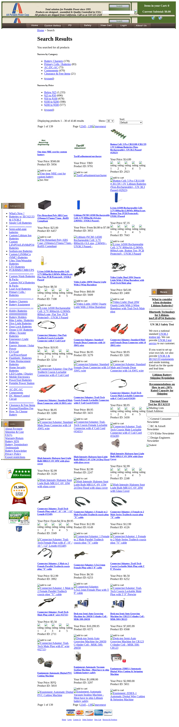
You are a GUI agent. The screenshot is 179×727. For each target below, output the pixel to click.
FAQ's (8, 435)
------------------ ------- (20, 225)
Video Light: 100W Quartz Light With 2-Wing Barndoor (90, 283)
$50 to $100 (51, 98)
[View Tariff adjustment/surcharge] (90, 175)
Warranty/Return (14, 438)
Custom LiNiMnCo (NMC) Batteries (20, 256)
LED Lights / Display (21, 373)
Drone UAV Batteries (21, 329)
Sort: (122, 119)
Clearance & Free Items (22, 405)
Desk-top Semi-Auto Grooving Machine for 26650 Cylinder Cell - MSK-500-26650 (91, 616)
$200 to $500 (51, 104)
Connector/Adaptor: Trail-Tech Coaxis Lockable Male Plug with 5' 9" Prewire (127, 566)
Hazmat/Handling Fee (21, 408)
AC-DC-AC (16, 389)
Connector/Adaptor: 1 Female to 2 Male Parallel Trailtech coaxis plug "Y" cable (91, 514)
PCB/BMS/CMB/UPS (21, 269)
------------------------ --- (21, 307)
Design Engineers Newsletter (158, 439)
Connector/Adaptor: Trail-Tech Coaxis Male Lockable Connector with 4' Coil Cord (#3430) (126, 395)
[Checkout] (153, 18)
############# (18, 313)
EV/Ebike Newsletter (162, 433)
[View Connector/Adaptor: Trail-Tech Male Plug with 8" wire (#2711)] (55, 649)
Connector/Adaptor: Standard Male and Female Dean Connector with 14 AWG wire (128, 342)
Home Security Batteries (17, 369)
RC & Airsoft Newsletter (156, 428)
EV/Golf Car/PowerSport (18, 353)
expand (49, 78)
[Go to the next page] (99, 126)
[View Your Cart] (159, 18)
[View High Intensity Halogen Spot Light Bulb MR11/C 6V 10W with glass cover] (55, 486)
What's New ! (16, 213)
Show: (102, 120)
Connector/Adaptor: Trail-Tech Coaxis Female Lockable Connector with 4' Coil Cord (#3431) (91, 400)
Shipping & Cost (14, 431)
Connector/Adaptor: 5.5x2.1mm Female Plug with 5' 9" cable (89, 566)
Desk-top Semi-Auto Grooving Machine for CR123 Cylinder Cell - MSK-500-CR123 (127, 616)
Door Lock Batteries (20, 326)
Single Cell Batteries (20, 222)
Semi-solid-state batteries (18, 231)
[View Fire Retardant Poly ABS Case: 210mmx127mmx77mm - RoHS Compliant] (55, 246)
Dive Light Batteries (20, 323)
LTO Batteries (17, 266)
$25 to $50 (50, 95)
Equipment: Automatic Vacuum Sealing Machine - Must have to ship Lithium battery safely (91, 670)
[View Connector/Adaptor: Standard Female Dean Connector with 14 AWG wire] (92, 370)
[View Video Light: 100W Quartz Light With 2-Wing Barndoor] (92, 307)
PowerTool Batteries (20, 380)
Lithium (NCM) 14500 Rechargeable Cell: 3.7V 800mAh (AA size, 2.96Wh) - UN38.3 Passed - (92, 218)
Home (40, 30)
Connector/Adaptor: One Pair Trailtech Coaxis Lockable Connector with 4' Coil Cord (52, 338)
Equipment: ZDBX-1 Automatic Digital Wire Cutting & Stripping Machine (126, 671)
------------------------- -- (21, 298)
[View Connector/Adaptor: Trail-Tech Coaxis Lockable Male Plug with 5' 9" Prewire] (128, 594)
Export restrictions (15, 457)
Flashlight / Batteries (20, 358)
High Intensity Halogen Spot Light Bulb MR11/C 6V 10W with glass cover (54, 461)
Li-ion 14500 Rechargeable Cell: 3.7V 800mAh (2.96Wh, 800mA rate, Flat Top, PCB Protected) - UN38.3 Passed (55, 275)
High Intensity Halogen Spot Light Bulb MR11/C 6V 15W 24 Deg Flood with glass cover (91, 459)
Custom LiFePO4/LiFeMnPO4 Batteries (21, 244)
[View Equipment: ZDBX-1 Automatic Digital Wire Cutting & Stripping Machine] (128, 699)
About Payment (13, 428)
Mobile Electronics (19, 376)
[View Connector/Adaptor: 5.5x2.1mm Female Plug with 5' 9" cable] (92, 592)
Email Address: (154, 411)
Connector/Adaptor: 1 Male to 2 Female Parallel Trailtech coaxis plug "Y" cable (53, 566)
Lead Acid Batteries (20, 288)
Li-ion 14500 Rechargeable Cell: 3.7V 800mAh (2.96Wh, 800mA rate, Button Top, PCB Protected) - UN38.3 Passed (128, 211)
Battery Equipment (19, 304)
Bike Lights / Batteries (21, 320)
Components (16, 392)
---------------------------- (21, 402)
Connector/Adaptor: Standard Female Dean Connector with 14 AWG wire (89, 342)
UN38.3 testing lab (158, 335)
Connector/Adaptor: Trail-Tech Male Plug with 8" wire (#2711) (52, 613)
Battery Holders (18, 317)
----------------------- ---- (21, 273)
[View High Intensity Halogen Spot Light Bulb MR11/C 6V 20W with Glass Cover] (128, 490)
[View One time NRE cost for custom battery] (55, 176)
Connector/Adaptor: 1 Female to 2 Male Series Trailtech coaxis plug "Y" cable (127, 514)
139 (90, 126)
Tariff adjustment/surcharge (88, 156)
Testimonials (12, 447)
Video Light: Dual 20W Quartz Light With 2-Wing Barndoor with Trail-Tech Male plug (127, 280)
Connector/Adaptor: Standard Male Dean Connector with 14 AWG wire (55, 401)
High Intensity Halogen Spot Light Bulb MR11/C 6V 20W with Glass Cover (127, 456)
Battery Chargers (18, 301)
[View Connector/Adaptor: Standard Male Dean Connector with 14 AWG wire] (55, 428)
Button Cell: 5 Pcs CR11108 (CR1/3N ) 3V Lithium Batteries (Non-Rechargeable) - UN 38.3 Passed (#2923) (128, 148)
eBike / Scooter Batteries (17, 334)
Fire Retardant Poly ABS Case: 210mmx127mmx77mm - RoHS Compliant (53, 218)
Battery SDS (12, 441)
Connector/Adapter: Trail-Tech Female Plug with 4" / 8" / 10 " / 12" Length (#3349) (55, 511)
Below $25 (50, 92)
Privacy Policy (13, 453)
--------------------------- (21, 386)
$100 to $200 (51, 101)
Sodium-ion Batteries (20, 251)
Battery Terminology (16, 444)
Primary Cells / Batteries (17, 293)
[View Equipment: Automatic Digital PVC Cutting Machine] (55, 695)
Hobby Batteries (18, 310)
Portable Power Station (21, 383)
